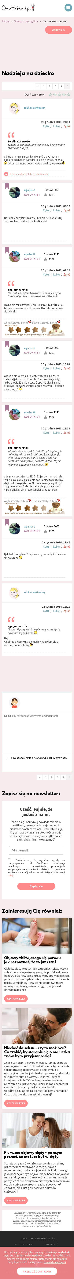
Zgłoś (66, 126)
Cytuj (46, 126)
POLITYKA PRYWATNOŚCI (43, 1238)
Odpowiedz (58, 30)
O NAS (24, 1238)
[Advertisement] (37, 52)
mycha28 (29, 254)
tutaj (10, 875)
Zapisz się (36, 886)
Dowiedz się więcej (55, 1262)
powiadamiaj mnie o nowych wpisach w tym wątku (39, 757)
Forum (5, 21)
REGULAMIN (49, 1244)
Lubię (56, 126)
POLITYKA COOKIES (24, 1244)
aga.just (29, 190)
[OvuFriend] (18, 10)
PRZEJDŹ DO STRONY (37, 1271)
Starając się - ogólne (26, 21)
